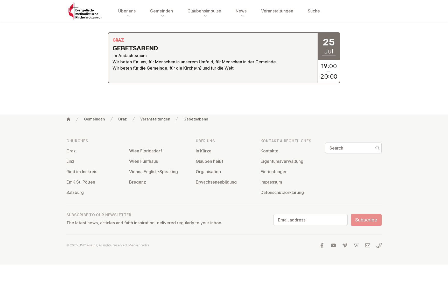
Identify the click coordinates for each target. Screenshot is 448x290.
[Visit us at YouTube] (333, 245)
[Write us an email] (367, 245)
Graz (122, 119)
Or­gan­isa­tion (208, 171)
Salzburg (75, 192)
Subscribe (366, 219)
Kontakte (269, 150)
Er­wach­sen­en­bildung (216, 182)
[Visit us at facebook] (322, 245)
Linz (70, 161)
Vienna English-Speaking (153, 171)
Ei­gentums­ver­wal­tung (282, 161)
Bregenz (137, 182)
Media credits (139, 245)
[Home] (68, 119)
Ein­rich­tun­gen (274, 171)
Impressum (271, 182)
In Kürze (204, 150)
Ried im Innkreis (81, 171)
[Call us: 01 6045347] (379, 245)
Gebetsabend (196, 119)
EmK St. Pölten (80, 182)
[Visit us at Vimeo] (344, 245)
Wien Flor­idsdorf (145, 150)
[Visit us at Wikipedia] (356, 245)
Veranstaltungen (277, 11)
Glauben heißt (209, 161)
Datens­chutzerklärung (282, 192)
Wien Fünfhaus (143, 161)
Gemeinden (94, 119)
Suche (314, 11)
